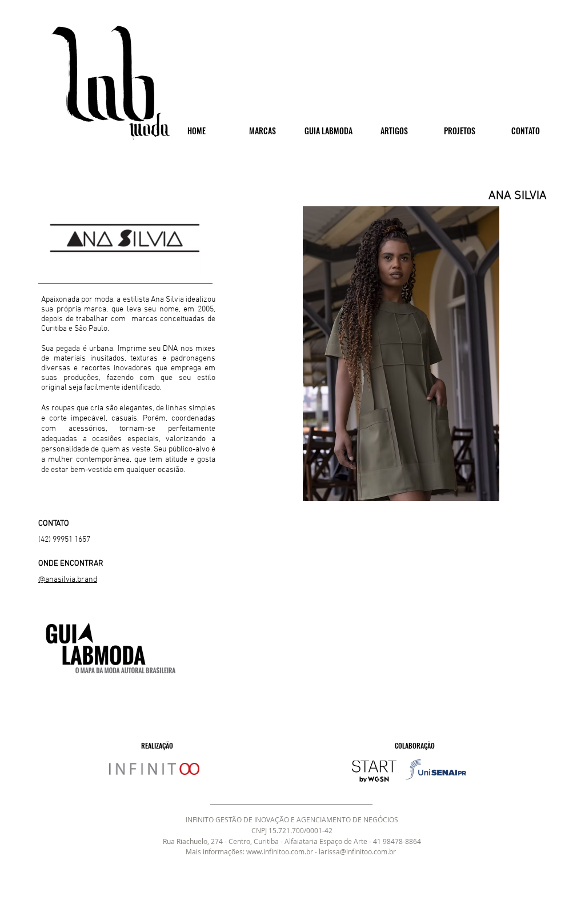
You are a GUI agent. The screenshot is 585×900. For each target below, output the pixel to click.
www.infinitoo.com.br (279, 851)
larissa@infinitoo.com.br (357, 851)
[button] (401, 353)
